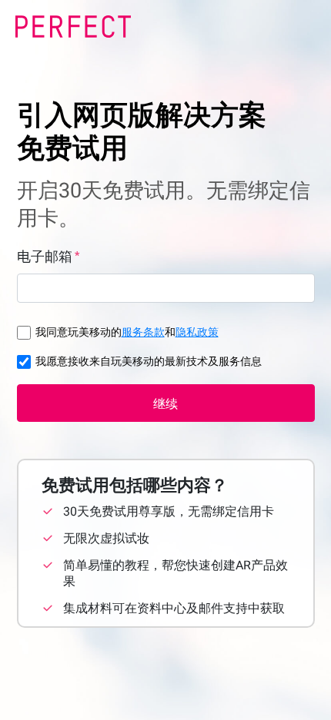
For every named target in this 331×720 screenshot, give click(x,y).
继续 (165, 403)
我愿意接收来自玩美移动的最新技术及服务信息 (148, 361)
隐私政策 (197, 332)
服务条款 (143, 332)
